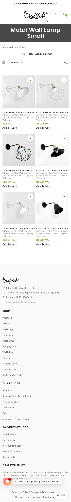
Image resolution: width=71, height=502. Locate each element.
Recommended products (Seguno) (17, 117)
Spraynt (52, 497)
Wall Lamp (6, 120)
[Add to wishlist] (30, 80)
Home (22, 53)
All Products (7, 115)
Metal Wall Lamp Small (24, 115)
